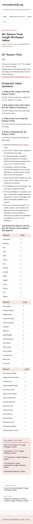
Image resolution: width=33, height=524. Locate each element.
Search (27, 519)
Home (5, 16)
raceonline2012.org (12, 4)
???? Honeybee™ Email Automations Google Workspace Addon (15, 465)
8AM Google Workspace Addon (14, 471)
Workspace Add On (17, 16)
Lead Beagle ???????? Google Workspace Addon (14, 452)
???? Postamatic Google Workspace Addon (16, 458)
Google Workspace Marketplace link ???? (16, 77)
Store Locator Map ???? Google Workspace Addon (14, 446)
